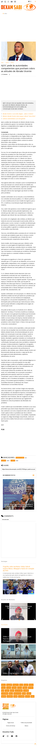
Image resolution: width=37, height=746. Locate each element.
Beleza (3, 685)
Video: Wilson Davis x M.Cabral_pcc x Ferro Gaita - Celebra (17, 656)
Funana (9, 688)
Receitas (30, 688)
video (32, 696)
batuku (12, 690)
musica (29, 693)
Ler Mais (19, 615)
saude (15, 696)
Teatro (7, 690)
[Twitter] (2, 1)
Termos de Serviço (10, 725)
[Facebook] (15, 1)
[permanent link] (9, 74)
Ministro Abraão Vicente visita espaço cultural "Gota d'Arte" (19, 116)
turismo (27, 696)
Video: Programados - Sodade (15, 673)
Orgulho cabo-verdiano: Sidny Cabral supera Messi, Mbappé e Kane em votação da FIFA (18, 569)
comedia (26, 690)
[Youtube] (12, 1)
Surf (3, 690)
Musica (26, 725)
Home (2, 62)
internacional (17, 693)
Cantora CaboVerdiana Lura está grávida (14, 118)
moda (24, 693)
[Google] (5, 1)
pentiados (9, 696)
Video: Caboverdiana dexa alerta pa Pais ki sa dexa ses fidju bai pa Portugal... (18, 608)
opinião (7, 62)
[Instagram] (8, 1)
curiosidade (5, 693)
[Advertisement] (12, 28)
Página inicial (10, 722)
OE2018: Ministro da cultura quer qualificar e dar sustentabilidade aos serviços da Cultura (18, 505)
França (3, 688)
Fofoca (31, 685)
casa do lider (18, 690)
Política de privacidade (26, 722)
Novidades (4, 624)
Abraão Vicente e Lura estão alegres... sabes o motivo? (18, 114)
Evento (26, 685)
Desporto (15, 685)
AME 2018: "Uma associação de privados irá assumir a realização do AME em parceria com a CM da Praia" (18, 489)
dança (11, 693)
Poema (20, 688)
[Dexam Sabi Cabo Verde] (18, 9)
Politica (12, 62)
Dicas (21, 685)
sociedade (21, 696)
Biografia (9, 685)
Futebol (14, 688)
